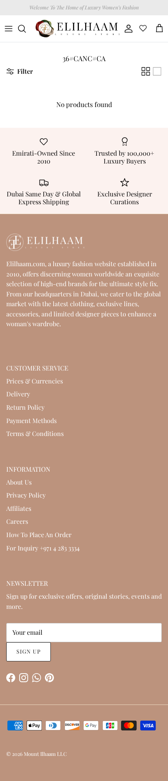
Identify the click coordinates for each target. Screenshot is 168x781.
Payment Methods (31, 420)
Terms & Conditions (35, 433)
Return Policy (25, 407)
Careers (17, 521)
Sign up (28, 651)
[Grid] (145, 71)
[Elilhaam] (77, 28)
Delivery (18, 394)
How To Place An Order (38, 534)
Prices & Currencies (34, 381)
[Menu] (8, 28)
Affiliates (18, 508)
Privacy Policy (26, 495)
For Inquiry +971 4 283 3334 (43, 548)
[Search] (25, 28)
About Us (19, 482)
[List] (157, 71)
